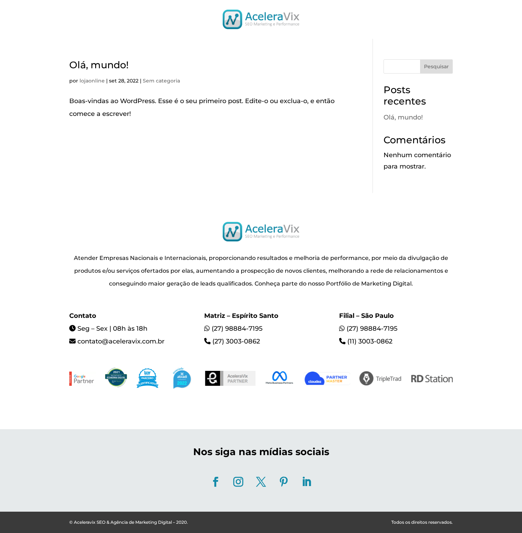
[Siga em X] (261, 482)
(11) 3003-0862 (369, 341)
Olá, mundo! (99, 65)
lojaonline (92, 81)
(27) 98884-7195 (237, 328)
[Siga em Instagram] (238, 482)
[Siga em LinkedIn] (306, 482)
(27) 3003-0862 (236, 341)
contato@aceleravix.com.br (120, 341)
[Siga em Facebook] (215, 482)
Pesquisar (436, 66)
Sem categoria (161, 81)
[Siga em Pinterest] (284, 482)
